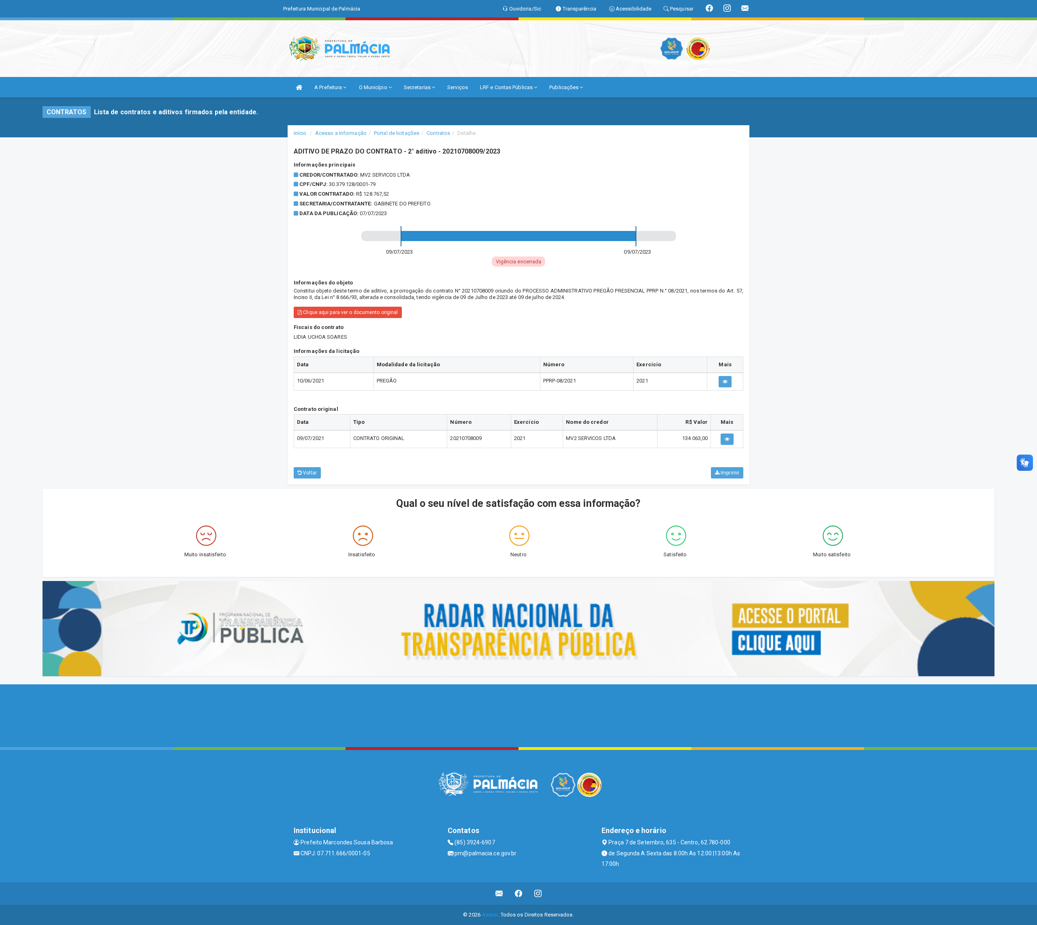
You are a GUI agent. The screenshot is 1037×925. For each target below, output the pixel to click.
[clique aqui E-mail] (499, 894)
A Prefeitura (328, 87)
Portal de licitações (396, 133)
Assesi (490, 915)
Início (300, 133)
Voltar (309, 473)
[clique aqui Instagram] (538, 894)
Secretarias (418, 87)
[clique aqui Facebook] (519, 894)
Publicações (564, 87)
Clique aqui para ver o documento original (350, 312)
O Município (373, 87)
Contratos (438, 133)
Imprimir (729, 473)
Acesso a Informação (341, 133)
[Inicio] (299, 87)
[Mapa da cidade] (518, 714)
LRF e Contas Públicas (507, 87)
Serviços (457, 87)
